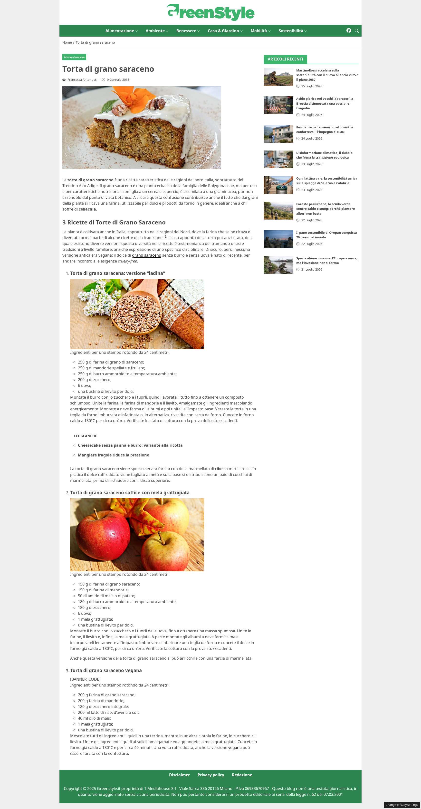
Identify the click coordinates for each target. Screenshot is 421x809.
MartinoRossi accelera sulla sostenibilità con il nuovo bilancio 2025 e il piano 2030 (327, 75)
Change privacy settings (402, 805)
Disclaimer (179, 775)
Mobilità (259, 30)
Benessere (186, 30)
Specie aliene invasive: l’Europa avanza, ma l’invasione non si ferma (326, 260)
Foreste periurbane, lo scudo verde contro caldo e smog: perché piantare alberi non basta (325, 208)
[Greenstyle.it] (210, 12)
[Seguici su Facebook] (348, 30)
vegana (235, 747)
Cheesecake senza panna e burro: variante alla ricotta (130, 445)
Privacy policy (211, 775)
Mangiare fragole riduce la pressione (113, 455)
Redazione (242, 775)
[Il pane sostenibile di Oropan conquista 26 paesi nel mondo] (279, 239)
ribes (219, 468)
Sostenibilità (291, 30)
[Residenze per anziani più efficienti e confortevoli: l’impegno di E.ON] (279, 134)
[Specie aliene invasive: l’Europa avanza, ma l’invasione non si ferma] (279, 265)
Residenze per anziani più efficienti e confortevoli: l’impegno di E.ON (324, 129)
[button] (357, 31)
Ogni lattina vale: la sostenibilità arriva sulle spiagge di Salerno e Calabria (326, 180)
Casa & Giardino (223, 30)
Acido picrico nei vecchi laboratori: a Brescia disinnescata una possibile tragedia (324, 103)
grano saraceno (146, 255)
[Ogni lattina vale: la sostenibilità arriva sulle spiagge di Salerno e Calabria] (279, 185)
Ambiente (155, 30)
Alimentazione (119, 30)
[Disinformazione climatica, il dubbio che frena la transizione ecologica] (279, 159)
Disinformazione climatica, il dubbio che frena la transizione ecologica (324, 155)
